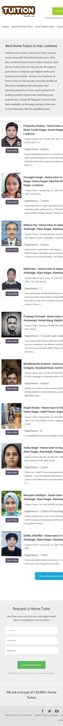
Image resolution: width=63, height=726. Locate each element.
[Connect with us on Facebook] (42, 713)
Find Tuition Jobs (44, 26)
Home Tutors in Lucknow (18, 715)
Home (5, 26)
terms (41, 673)
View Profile (12, 150)
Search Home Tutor (22, 26)
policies (52, 673)
